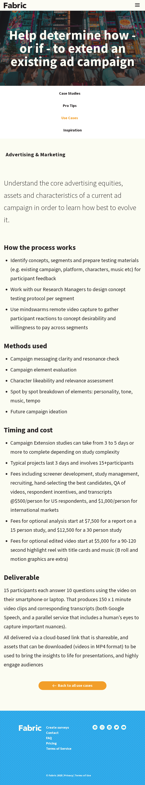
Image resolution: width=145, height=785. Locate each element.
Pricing (51, 743)
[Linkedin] (109, 727)
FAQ (49, 738)
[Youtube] (123, 727)
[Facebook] (95, 727)
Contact (52, 733)
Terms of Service (58, 748)
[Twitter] (116, 727)
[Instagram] (102, 727)
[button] (137, 5)
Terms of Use (83, 775)
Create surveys (57, 727)
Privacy (68, 775)
